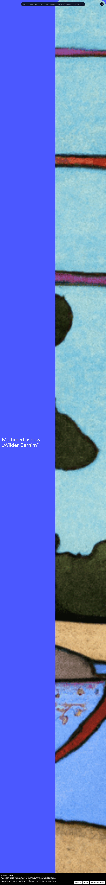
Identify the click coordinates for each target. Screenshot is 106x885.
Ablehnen (86, 882)
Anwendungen (33, 4)
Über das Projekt (78, 4)
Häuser (42, 4)
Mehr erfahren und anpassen (97, 882)
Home (24, 4)
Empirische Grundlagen (64, 4)
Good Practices (50, 4)
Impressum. (23, 883)
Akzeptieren (78, 882)
